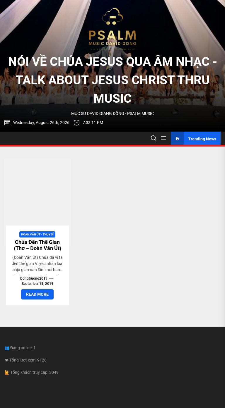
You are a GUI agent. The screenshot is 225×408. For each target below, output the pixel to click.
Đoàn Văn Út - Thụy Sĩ (37, 234)
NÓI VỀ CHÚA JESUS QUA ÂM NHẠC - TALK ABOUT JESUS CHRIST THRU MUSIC (112, 80)
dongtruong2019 (33, 278)
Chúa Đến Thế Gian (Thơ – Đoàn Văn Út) (37, 245)
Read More (37, 294)
